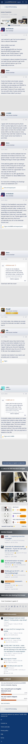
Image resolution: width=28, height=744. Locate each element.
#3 (26, 120)
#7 (26, 317)
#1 (26, 35)
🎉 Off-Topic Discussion (10, 662)
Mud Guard (15, 507)
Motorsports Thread (10, 659)
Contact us (4, 723)
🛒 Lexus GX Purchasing (18, 540)
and (10, 188)
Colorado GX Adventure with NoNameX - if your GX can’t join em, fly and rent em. (15, 549)
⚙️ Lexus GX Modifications (11, 635)
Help (2, 734)
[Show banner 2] (11, 25)
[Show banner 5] (15, 25)
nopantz (16, 522)
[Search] (26, 2)
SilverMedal (8, 565)
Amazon (23, 509)
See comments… (5, 703)
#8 (26, 337)
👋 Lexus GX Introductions (19, 565)
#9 (26, 394)
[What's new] (23, 2)
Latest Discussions (10, 614)
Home (2, 738)
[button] (14, 719)
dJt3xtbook (5, 14)
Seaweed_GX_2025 (10, 585)
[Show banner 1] (9, 25)
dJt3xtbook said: (10, 265)
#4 (26, 149)
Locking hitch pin (17, 513)
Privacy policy (4, 730)
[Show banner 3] (12, 25)
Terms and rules (5, 727)
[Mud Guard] (7, 497)
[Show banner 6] (16, 25)
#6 (26, 259)
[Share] (24, 35)
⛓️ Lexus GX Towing (9, 655)
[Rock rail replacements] (20, 477)
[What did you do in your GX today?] (7, 482)
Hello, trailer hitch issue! (19, 519)
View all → (24, 17)
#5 (26, 200)
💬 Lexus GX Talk (8, 673)
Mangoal (6, 626)
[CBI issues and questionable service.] (20, 487)
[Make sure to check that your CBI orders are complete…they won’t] (20, 497)
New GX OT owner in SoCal (12, 638)
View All (24, 526)
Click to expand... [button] (14, 279)
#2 (26, 77)
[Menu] (2, 2)
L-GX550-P (8, 540)
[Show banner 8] (19, 25)
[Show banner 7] (18, 25)
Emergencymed (9, 553)
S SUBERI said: (9, 400)
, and (13, 226)
